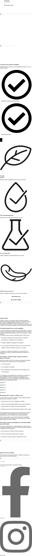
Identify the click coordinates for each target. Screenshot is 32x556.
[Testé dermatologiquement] (16, 197)
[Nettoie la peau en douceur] (16, 272)
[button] (1, 140)
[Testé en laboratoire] (16, 234)
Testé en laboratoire (5, 253)
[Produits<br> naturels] (16, 157)
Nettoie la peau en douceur (6, 291)
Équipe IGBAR (4, 318)
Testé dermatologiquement (6, 215)
